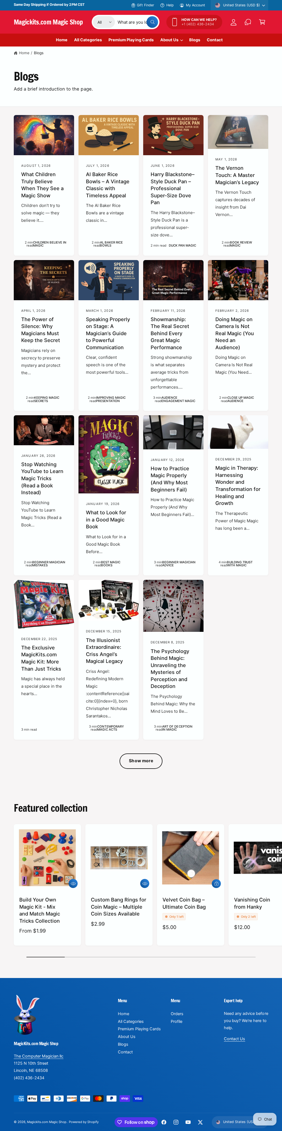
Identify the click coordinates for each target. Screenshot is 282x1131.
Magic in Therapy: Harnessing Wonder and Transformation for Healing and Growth (238, 485)
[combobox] (137, 22)
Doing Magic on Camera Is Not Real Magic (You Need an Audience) (234, 333)
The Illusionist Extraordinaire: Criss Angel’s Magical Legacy (104, 650)
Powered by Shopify (84, 1122)
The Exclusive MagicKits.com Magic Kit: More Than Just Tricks (41, 658)
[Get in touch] (248, 22)
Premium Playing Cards (139, 1028)
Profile (176, 1021)
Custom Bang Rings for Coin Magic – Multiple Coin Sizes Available (118, 907)
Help (170, 5)
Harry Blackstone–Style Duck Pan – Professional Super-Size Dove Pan (172, 188)
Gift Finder (145, 5)
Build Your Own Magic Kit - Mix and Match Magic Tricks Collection (39, 910)
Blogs (39, 53)
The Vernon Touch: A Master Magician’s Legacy (237, 175)
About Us (126, 1036)
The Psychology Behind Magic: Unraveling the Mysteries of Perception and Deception (170, 668)
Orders (177, 1013)
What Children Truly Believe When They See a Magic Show (42, 184)
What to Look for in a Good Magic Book (106, 519)
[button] (262, 22)
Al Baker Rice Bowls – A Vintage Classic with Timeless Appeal (107, 184)
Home (24, 53)
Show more (141, 760)
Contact (125, 1052)
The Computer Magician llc (38, 1056)
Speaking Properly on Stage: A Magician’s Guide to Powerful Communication (108, 333)
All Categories (131, 1021)
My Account (195, 5)
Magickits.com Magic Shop (46, 1122)
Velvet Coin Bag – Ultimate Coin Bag (184, 903)
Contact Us (234, 1038)
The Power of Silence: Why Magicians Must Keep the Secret (40, 329)
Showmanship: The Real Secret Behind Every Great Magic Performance (170, 333)
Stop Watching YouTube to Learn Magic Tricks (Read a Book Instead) (42, 478)
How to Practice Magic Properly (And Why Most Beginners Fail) (170, 479)
